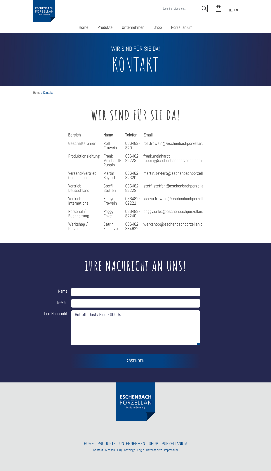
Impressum (171, 450)
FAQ (119, 450)
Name (62, 291)
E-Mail (62, 302)
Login (140, 450)
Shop (158, 27)
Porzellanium (181, 27)
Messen (110, 450)
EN (236, 10)
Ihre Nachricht (55, 313)
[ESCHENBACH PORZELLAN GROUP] (44, 11)
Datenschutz (154, 450)
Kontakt (98, 450)
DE (230, 10)
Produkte (105, 27)
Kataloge (129, 450)
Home (83, 27)
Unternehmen (133, 27)
